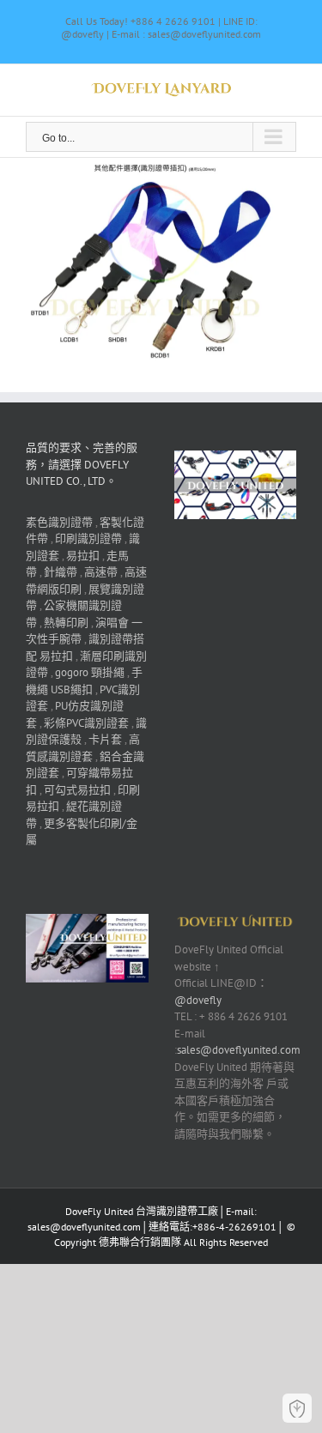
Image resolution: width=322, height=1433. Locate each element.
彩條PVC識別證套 (86, 723)
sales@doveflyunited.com (239, 1050)
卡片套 (105, 739)
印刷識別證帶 (88, 538)
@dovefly (198, 1000)
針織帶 (60, 572)
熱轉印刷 (66, 622)
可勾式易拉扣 (77, 790)
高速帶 (101, 572)
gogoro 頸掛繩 (90, 672)
